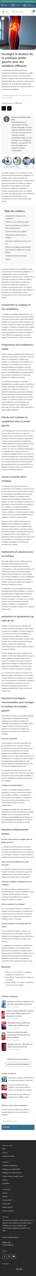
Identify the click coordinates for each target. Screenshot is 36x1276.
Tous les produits (8, 1211)
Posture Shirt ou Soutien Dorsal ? (13, 1176)
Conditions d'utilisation (9, 1166)
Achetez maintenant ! (30, 1)
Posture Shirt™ (7, 1200)
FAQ (3, 1149)
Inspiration (5, 1183)
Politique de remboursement (11, 1173)
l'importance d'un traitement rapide (16, 222)
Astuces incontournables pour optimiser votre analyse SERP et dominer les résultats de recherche (20, 1013)
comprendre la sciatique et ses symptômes (15, 217)
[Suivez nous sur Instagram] (9, 1256)
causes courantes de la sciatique (15, 232)
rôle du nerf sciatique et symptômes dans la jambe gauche (16, 226)
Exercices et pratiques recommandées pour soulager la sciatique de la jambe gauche (17, 249)
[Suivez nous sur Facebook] (4, 1256)
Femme (4, 1193)
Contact (5, 1153)
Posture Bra (6, 1204)
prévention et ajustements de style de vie (17, 242)
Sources (7, 259)
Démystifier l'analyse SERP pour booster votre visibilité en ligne (19, 1096)
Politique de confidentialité (11, 1169)
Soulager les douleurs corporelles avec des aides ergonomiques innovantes (21, 1079)
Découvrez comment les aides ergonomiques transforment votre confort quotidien (18, 1034)
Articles (4, 1180)
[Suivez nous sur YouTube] (13, 1256)
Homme (5, 1197)
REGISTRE (6, 1127)
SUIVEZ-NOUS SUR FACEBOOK (18, 1064)
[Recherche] (7, 12)
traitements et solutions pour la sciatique (15, 236)
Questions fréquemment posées (15, 256)
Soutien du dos (7, 1207)
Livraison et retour (8, 1156)
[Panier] (33, 12)
